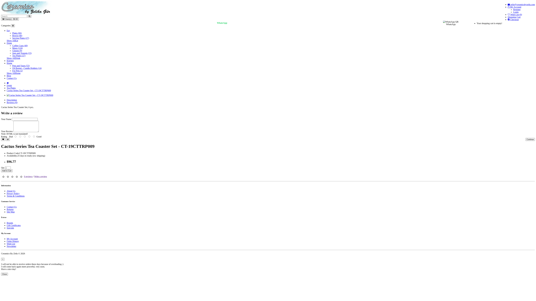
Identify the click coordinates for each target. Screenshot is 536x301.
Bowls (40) (17, 35)
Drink (9, 43)
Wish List (11, 244)
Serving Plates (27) (20, 38)
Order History (13, 241)
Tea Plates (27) (18, 55)
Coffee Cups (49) (20, 45)
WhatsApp (222, 23)
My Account (12, 239)
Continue (530, 139)
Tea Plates (11, 88)
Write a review (40, 176)
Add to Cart (6, 171)
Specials (10, 228)
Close (4, 274)
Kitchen (10, 61)
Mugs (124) (17, 48)
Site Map (11, 212)
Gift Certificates (14, 225)
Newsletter (11, 246)
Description (12, 100)
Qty (2, 168)
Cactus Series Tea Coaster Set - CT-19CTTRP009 (29, 90)
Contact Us (12, 78)
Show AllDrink (13, 58)
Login (516, 12)
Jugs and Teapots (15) (22, 53)
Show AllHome (14, 73)
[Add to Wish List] (3, 139)
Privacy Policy (13, 193)
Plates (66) (17, 33)
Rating (4, 136)
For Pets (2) (17, 71)
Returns (10, 209)
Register (517, 9)
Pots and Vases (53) (21, 66)
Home (9, 63)
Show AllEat (12, 40)
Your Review (7, 131)
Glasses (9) (17, 50)
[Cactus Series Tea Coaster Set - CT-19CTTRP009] (30, 95)
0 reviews (28, 176)
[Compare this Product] (8, 139)
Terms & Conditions (16, 196)
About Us (11, 191)
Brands (10, 223)
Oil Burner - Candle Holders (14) (27, 68)
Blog (9, 76)
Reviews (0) (12, 102)
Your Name (6, 119)
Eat (8, 30)
